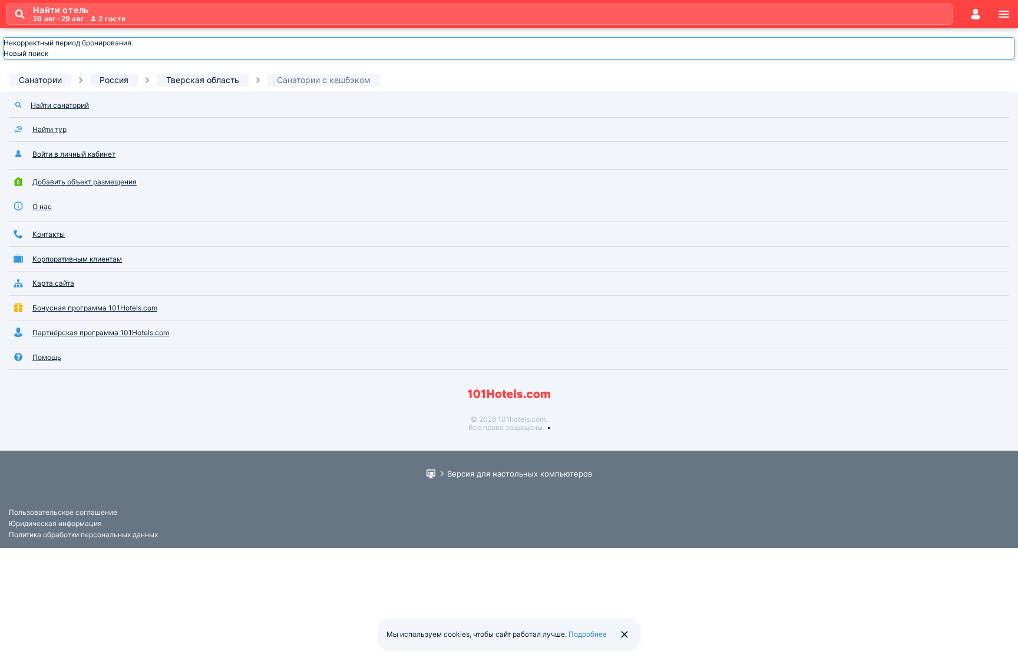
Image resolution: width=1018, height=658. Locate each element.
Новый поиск (26, 53)
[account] (975, 14)
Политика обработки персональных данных (83, 534)
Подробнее (588, 634)
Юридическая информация (55, 523)
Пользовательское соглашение (63, 512)
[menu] (1004, 14)
